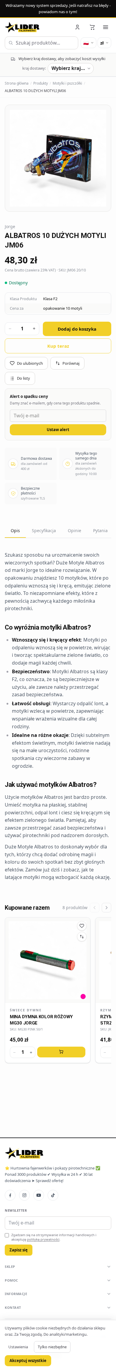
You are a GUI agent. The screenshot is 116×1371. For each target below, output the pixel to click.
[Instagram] (24, 1195)
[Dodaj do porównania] (82, 936)
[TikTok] (53, 1195)
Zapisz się (19, 1250)
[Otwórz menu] (105, 27)
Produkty (40, 83)
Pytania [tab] (100, 530)
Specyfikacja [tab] (44, 530)
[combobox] (41, 43)
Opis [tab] (15, 530)
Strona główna (17, 83)
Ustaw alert (58, 429)
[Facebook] (10, 1195)
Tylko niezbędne (52, 1346)
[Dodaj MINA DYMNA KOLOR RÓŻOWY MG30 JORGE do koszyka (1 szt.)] (61, 1052)
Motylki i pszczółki (67, 83)
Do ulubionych (30, 363)
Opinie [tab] (74, 530)
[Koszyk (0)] (92, 27)
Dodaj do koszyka (77, 329)
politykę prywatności (43, 1239)
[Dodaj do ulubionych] (82, 926)
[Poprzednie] (94, 907)
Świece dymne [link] (26, 1010)
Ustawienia (18, 1346)
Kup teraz (58, 346)
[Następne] (106, 907)
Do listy (23, 378)
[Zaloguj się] (77, 27)
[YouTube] (38, 1195)
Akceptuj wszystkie (28, 1360)
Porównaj (70, 363)
